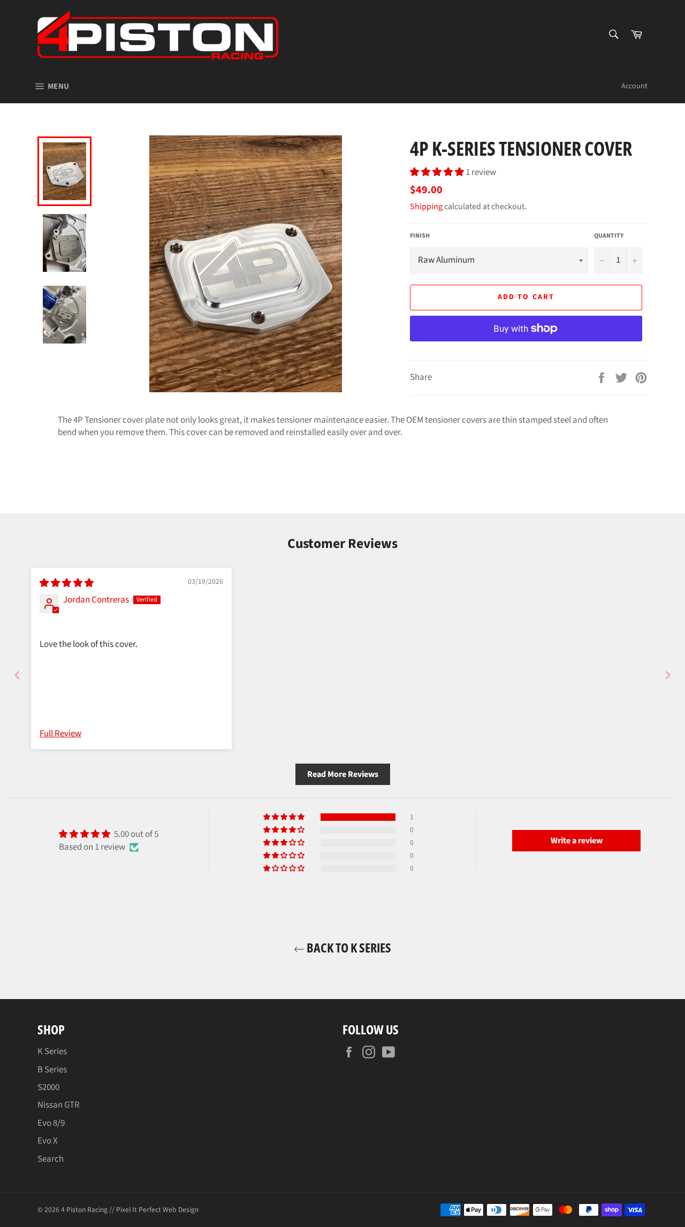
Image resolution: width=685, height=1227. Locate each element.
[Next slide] (667, 675)
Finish (420, 236)
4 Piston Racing (84, 1210)
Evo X (47, 1140)
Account (634, 86)
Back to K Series (348, 947)
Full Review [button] (60, 734)
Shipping (426, 206)
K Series (52, 1051)
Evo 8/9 (51, 1123)
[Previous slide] (17, 675)
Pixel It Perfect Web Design (157, 1210)
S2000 (48, 1087)
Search (50, 1159)
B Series (52, 1069)
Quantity (608, 236)
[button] (438, 172)
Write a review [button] (577, 841)
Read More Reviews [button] (342, 774)
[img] (67, 583)
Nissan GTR (58, 1105)
